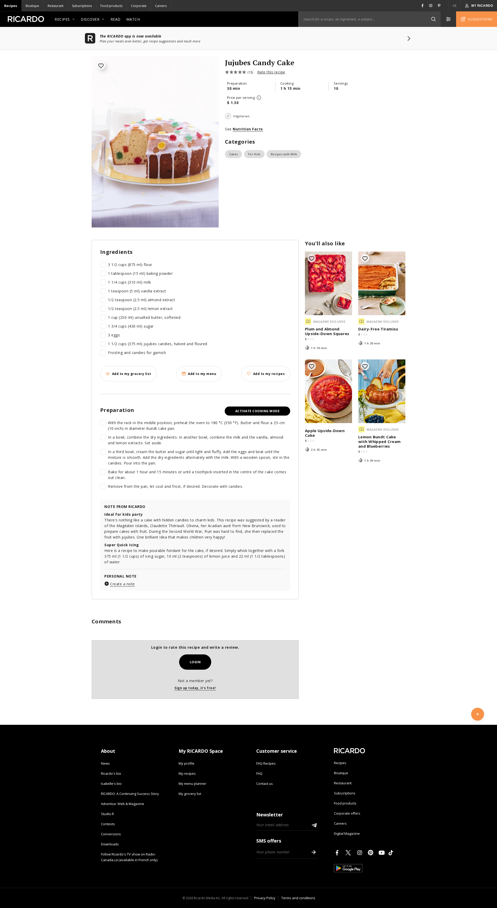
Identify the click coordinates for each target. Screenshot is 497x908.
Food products (111, 6)
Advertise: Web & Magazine (122, 803)
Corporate (139, 6)
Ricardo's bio (111, 773)
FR (454, 6)
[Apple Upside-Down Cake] (328, 391)
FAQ (259, 773)
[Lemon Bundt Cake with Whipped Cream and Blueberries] (381, 391)
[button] (433, 19)
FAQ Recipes (266, 763)
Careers (161, 6)
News (105, 763)
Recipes (10, 6)
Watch (133, 19)
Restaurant (55, 6)
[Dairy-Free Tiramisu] (381, 283)
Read (116, 19)
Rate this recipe (271, 72)
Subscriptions (82, 6)
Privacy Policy (264, 898)
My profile (186, 763)
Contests (108, 824)
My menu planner (192, 783)
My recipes (187, 773)
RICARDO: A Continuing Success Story (130, 793)
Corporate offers (347, 813)
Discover (90, 19)
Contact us (264, 783)
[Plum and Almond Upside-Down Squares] (328, 283)
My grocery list (190, 793)
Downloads (110, 844)
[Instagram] (360, 853)
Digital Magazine (347, 833)
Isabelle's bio (111, 783)
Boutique (32, 6)
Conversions (111, 834)
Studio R (107, 813)
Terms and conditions (298, 898)
